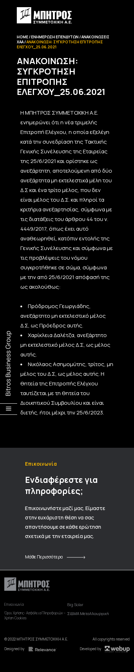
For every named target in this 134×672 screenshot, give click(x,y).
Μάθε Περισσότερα (44, 557)
